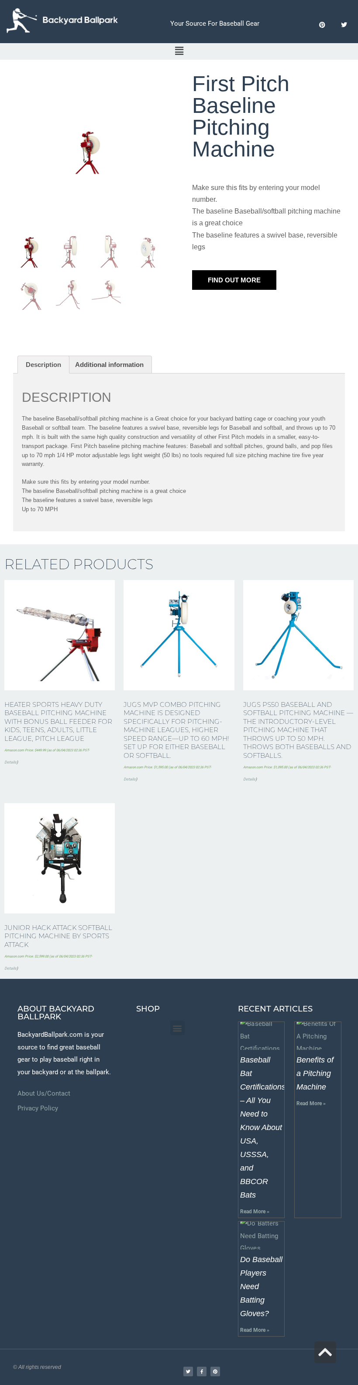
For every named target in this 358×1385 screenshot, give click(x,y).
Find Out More (234, 280)
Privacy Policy (37, 1108)
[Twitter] (344, 25)
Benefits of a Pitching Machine (315, 1073)
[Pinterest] (322, 25)
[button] (177, 1028)
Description (43, 364)
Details (10, 762)
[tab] (43, 364)
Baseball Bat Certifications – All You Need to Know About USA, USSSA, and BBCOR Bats (263, 1127)
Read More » (254, 1211)
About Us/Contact (43, 1093)
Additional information (109, 364)
